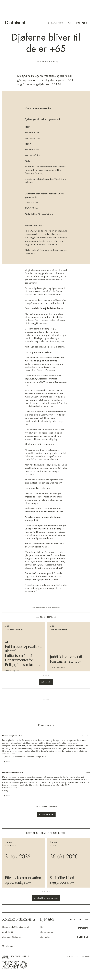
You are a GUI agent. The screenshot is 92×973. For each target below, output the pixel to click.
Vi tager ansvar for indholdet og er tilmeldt (15, 957)
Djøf (42, 927)
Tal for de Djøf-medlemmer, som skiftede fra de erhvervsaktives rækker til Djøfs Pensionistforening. (45, 170)
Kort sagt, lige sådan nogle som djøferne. (45, 346)
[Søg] (69, 23)
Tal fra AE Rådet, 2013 (39, 214)
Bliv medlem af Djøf (79, 919)
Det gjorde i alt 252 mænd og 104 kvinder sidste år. (46, 181)
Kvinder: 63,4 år (32, 155)
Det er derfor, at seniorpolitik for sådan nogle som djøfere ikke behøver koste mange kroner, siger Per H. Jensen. (44, 576)
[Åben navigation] (81, 23)
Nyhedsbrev (83, 928)
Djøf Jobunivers (47, 932)
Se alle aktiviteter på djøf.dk (46, 898)
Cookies (69, 956)
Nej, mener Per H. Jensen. (37, 488)
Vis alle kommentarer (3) (46, 806)
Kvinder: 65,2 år (32, 138)
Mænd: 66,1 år (32, 132)
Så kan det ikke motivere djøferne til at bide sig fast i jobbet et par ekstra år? (44, 481)
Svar (8, 762)
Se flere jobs (46, 682)
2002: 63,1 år (31, 208)
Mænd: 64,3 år (32, 149)
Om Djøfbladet (8, 946)
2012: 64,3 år (31, 202)
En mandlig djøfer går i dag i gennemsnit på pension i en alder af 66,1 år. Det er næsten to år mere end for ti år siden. (45, 291)
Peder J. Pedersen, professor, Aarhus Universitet (46, 252)
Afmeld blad (82, 937)
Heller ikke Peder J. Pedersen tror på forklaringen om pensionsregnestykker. (44, 510)
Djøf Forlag (45, 937)
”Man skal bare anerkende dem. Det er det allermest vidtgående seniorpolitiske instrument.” (46, 588)
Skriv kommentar (46, 814)
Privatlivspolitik (83, 956)
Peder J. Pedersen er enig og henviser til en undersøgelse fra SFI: (45, 545)
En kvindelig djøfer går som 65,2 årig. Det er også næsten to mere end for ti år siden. (46, 301)
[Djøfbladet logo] (23, 23)
